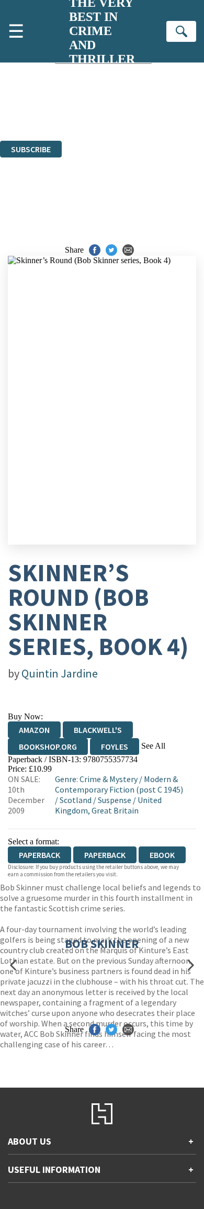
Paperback (105, 855)
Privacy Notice (166, 116)
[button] (13, 964)
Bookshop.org (48, 746)
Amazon (34, 730)
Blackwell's (98, 730)
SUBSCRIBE (31, 149)
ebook (162, 855)
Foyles (114, 746)
